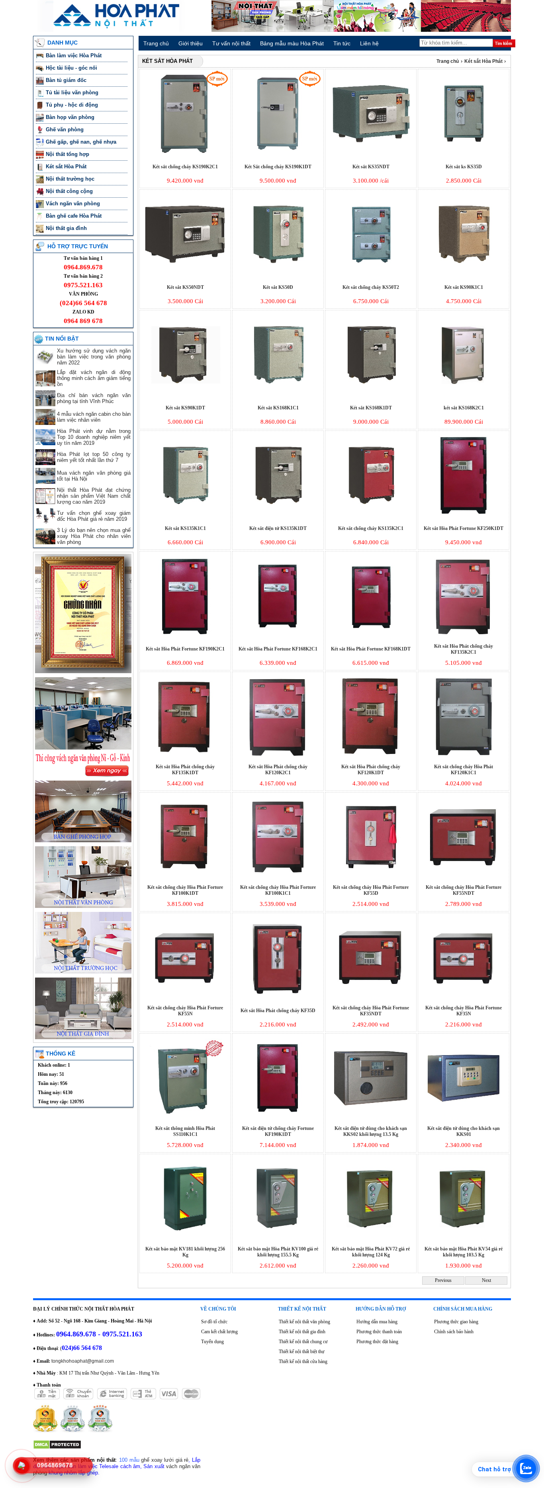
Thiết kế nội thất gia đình (302, 1331)
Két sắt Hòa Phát (67, 166)
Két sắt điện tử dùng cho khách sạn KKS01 (463, 1131)
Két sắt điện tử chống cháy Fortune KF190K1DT (278, 1131)
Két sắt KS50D (278, 287)
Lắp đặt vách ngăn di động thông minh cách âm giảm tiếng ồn (94, 378)
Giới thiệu (190, 43)
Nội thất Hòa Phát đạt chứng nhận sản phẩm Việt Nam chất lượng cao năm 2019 (94, 496)
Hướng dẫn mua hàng (376, 1321)
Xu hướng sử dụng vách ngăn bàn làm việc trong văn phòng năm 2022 (94, 357)
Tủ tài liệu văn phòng (73, 92)
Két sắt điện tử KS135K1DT (278, 528)
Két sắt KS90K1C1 (463, 287)
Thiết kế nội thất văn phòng (304, 1321)
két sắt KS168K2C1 (464, 408)
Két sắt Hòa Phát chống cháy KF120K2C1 (278, 769)
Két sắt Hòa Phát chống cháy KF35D (278, 1010)
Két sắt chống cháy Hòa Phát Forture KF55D (371, 890)
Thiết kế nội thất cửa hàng (303, 1361)
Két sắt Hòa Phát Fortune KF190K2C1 (185, 649)
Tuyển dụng (212, 1341)
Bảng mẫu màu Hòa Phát (292, 43)
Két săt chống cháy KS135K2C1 (370, 528)
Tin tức (341, 43)
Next (486, 1280)
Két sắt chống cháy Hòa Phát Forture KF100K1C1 (278, 890)
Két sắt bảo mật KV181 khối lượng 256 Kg (185, 1252)
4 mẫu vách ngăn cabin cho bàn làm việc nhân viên (94, 417)
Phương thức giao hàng (456, 1321)
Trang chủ (156, 43)
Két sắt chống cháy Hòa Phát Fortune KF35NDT (371, 1011)
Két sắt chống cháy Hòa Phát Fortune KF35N (463, 1011)
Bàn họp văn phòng (71, 117)
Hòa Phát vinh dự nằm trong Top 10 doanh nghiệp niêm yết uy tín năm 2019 (94, 437)
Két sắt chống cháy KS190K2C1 (185, 166)
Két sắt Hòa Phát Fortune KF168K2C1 (278, 649)
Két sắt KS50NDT (185, 287)
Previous (443, 1280)
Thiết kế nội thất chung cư (303, 1341)
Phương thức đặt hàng (377, 1341)
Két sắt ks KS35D (464, 166)
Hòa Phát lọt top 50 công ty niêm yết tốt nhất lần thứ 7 (94, 457)
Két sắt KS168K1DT (371, 408)
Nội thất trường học (71, 179)
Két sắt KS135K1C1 (185, 528)
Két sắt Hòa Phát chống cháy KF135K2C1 (463, 649)
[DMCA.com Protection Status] (57, 1448)
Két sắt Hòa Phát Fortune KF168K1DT (371, 649)
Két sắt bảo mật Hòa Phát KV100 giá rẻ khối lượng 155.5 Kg (278, 1252)
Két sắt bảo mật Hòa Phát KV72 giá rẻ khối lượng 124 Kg (371, 1252)
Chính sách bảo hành (454, 1331)
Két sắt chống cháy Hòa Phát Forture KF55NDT (463, 890)
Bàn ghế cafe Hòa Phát (74, 216)
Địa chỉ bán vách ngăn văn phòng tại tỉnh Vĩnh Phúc (94, 398)
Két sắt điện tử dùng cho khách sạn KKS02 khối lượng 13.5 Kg (371, 1131)
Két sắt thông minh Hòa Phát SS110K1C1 (185, 1131)
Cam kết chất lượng (219, 1331)
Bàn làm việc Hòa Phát (74, 55)
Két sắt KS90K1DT (185, 408)
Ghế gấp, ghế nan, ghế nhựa (82, 142)
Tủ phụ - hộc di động (72, 105)
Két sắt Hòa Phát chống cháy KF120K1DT (370, 769)
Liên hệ (369, 43)
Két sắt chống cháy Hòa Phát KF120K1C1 (463, 769)
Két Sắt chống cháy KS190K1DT (278, 166)
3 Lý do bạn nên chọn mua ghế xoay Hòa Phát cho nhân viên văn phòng (94, 536)
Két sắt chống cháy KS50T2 (370, 287)
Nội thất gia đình (67, 228)
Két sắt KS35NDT (370, 166)
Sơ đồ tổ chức (214, 1321)
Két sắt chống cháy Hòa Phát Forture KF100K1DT (185, 890)
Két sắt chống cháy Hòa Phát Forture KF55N (185, 1011)
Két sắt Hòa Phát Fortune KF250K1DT (463, 528)
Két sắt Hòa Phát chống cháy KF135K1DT (185, 769)
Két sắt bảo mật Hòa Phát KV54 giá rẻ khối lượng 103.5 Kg (464, 1252)
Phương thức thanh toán (379, 1331)
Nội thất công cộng (70, 191)
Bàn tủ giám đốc (67, 80)
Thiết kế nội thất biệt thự (302, 1351)
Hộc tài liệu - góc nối (71, 68)
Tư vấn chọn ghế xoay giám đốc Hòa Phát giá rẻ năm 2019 (94, 516)
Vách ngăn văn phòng (74, 203)
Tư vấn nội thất (231, 43)
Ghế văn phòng (65, 129)
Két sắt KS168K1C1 (278, 408)
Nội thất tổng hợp (68, 154)
